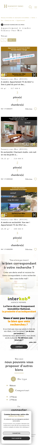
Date (10, 40)
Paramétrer (16, 433)
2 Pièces (13, 399)
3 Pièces (13, 397)
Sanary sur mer (9, 20)
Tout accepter (16, 438)
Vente (33, 18)
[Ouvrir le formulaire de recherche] (30, 7)
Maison (13, 385)
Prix (3, 40)
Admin (32, 436)
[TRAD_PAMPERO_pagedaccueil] (13, 10)
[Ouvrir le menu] (35, 7)
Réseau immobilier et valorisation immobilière (15, 18)
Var (2, 20)
